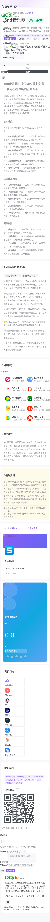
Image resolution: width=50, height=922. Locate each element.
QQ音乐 (13, 527)
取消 (3, 871)
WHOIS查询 (8, 57)
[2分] (11, 656)
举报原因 (4, 851)
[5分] (25, 656)
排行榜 (6, 36)
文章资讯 (7, 43)
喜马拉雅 (33, 527)
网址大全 (21, 776)
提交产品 (9, 895)
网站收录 (10, 783)
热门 (5, 22)
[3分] (16, 656)
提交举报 (10, 871)
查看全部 (4, 371)
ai (30, 776)
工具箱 (6, 50)
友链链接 (19, 895)
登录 (28, 71)
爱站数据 (32, 449)
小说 (38, 780)
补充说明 (4, 862)
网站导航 (10, 780)
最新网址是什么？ (30, 276)
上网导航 (38, 776)
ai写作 (19, 783)
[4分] (20, 656)
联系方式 (4, 865)
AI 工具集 (7, 29)
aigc (20, 780)
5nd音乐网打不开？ (12, 276)
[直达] (21, 379)
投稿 (28, 67)
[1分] (7, 656)
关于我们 (41, 895)
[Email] (7, 902)
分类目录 (29, 780)
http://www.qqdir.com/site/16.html (26, 513)
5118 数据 (24, 449)
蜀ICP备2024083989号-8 (12, 909)
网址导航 (10, 776)
